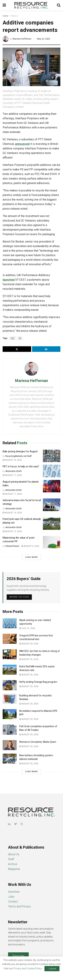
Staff (11, 859)
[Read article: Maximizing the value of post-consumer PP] (51, 542)
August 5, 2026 (31, 546)
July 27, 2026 (28, 628)
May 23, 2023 (43, 38)
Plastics (14, 16)
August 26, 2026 (29, 659)
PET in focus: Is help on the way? (21, 466)
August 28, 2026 (29, 643)
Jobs (11, 896)
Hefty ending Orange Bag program (38, 681)
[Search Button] (58, 5)
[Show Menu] (4, 5)
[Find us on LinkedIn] (9, 824)
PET (13, 338)
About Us (13, 854)
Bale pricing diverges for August (20, 451)
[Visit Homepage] (31, 5)
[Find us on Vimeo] (15, 824)
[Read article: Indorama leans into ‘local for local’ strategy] (51, 504)
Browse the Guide (19, 597)
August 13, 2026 (13, 531)
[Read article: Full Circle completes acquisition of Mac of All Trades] (10, 730)
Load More (31, 557)
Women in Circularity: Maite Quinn (37, 741)
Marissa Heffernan (22, 38)
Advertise (14, 891)
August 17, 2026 (13, 475)
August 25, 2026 (29, 686)
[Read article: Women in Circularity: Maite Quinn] (10, 745)
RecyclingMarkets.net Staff (18, 456)
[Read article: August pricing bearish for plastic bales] (51, 486)
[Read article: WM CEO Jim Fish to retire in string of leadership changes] (10, 654)
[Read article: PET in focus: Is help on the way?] (51, 471)
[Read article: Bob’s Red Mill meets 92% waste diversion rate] (10, 670)
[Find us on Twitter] (21, 824)
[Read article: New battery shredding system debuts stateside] (10, 759)
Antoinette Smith (13, 471)
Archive (12, 864)
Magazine (14, 869)
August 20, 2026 (29, 719)
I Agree (52, 968)
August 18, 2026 (13, 460)
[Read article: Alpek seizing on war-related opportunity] (10, 623)
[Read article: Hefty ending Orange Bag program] (10, 685)
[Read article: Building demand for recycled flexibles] (10, 699)
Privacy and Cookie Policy (27, 968)
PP (20, 338)
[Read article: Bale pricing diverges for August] (51, 456)
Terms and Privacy (19, 906)
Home (5, 16)
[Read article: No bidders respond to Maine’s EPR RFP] (10, 714)
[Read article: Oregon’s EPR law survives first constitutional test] (10, 639)
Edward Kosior (12, 546)
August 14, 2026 (13, 512)
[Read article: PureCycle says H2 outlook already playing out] (51, 523)
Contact (13, 901)
